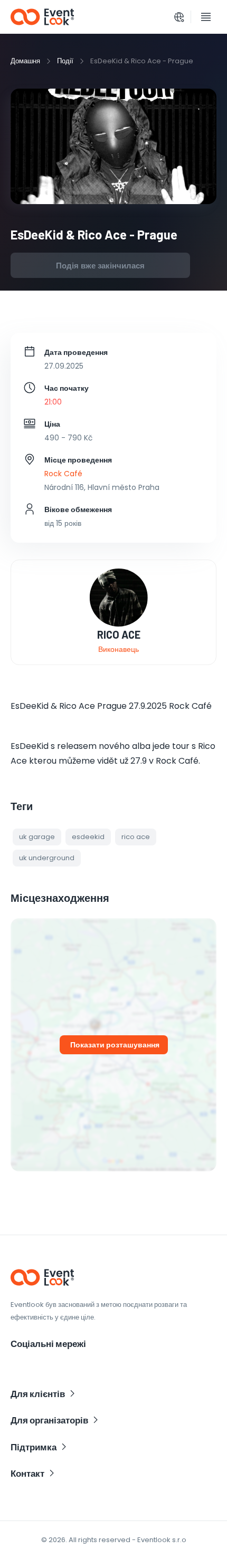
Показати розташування (114, 1045)
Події (65, 61)
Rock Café (63, 473)
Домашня (25, 61)
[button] (37, 837)
